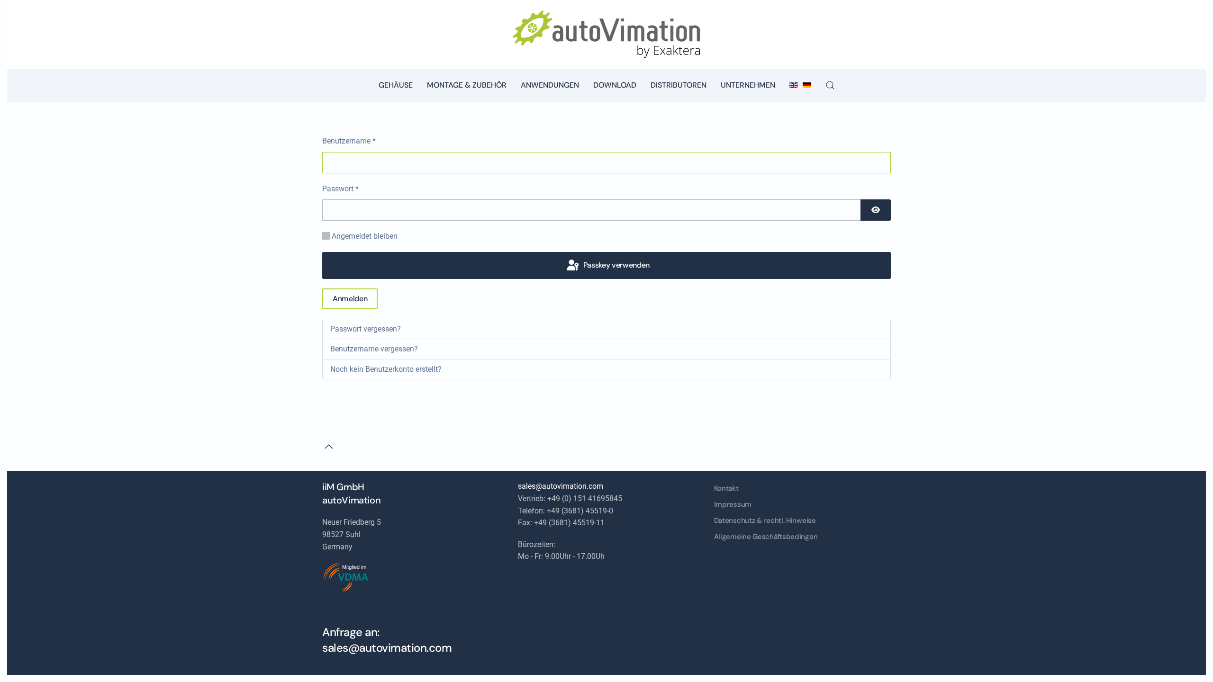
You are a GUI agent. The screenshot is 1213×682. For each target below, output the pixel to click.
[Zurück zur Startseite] (606, 34)
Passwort (340, 188)
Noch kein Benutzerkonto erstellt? (386, 369)
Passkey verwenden (615, 265)
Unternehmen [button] (748, 85)
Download (614, 85)
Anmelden (350, 299)
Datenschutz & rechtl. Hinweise (765, 520)
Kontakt (726, 488)
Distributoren (678, 85)
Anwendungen (550, 85)
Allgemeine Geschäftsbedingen (766, 536)
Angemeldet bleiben (365, 236)
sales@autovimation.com (387, 647)
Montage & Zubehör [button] (467, 85)
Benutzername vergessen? (374, 348)
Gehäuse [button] (396, 85)
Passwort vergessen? (365, 328)
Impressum (732, 504)
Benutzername (349, 140)
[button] (830, 85)
